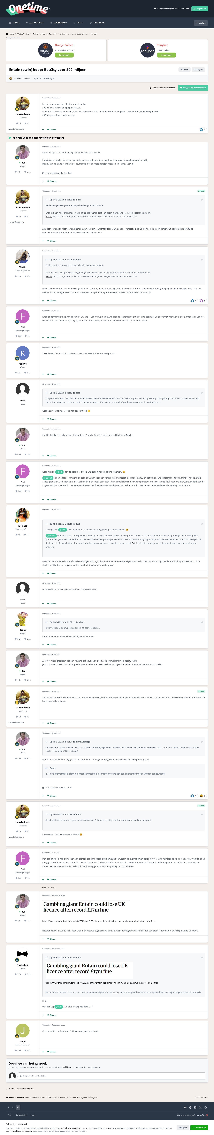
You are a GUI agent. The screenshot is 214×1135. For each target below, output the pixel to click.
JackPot (80, 622)
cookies (109, 1128)
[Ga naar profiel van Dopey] (23, 619)
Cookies (33, 1115)
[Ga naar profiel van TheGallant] (23, 954)
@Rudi (59, 472)
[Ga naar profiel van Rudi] (23, 152)
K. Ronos (22, 525)
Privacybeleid (21, 1115)
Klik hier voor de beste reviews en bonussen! (38, 137)
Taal (10, 1115)
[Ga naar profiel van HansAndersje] (10, 78)
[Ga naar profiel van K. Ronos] (23, 515)
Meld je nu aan (68, 1067)
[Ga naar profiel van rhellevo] (23, 353)
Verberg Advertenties (13, 38)
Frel (23, 327)
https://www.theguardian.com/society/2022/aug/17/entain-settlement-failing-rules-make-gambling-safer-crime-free (98, 921)
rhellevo (23, 363)
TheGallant (22, 965)
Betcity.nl (50, 78)
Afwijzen (183, 1127)
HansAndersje (24, 78)
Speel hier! (64, 55)
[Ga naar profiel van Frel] (23, 316)
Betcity (49, 216)
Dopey (23, 630)
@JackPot (48, 478)
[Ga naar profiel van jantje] (23, 1030)
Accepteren (201, 1127)
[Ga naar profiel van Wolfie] (23, 256)
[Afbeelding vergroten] (89, 970)
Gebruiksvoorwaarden (70, 1128)
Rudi (24, 162)
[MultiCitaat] (43, 130)
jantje (22, 1041)
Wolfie (22, 267)
